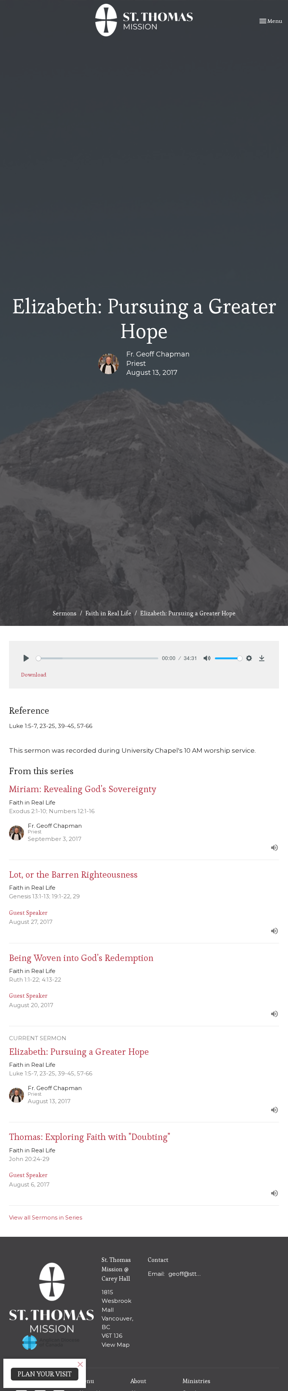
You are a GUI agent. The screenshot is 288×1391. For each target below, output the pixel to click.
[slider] (97, 658)
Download (33, 674)
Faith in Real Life (108, 613)
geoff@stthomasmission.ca (185, 1273)
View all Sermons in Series (45, 1217)
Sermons (64, 613)
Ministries (196, 1381)
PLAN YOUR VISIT (45, 1374)
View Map (116, 1344)
